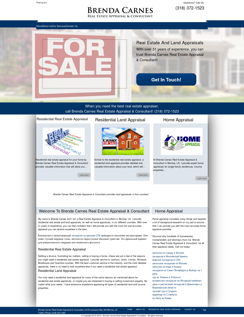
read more (84, 174)
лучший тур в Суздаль (164, 291)
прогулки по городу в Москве (168, 252)
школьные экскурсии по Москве (169, 263)
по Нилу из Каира (161, 298)
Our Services (59, 26)
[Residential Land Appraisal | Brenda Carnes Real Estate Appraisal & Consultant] (122, 141)
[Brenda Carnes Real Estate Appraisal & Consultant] (120, 11)
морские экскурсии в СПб (166, 259)
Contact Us (72, 26)
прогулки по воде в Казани (166, 266)
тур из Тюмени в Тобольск (166, 277)
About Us (47, 26)
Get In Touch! (166, 79)
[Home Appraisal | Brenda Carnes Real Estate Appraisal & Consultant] (181, 141)
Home (39, 26)
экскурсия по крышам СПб (86, 235)
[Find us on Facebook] (39, 6)
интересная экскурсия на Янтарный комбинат (176, 280)
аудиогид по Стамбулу (164, 294)
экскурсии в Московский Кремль (170, 256)
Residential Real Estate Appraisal (164, 309)
